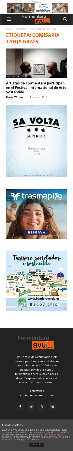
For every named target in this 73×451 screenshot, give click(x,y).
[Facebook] (20, 407)
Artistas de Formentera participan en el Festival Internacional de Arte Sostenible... (36, 87)
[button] (8, 19)
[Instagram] (31, 407)
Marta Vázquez (15, 97)
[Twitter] (42, 407)
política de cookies (51, 437)
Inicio (9, 29)
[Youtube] (53, 407)
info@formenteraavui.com (36, 395)
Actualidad (14, 76)
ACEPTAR (36, 445)
